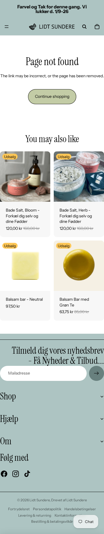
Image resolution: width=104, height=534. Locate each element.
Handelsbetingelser (80, 509)
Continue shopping (52, 96)
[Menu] (6, 26)
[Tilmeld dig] (96, 373)
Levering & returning (34, 515)
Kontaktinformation (70, 515)
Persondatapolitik (47, 509)
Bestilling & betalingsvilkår (52, 521)
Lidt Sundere (39, 500)
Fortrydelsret (19, 509)
